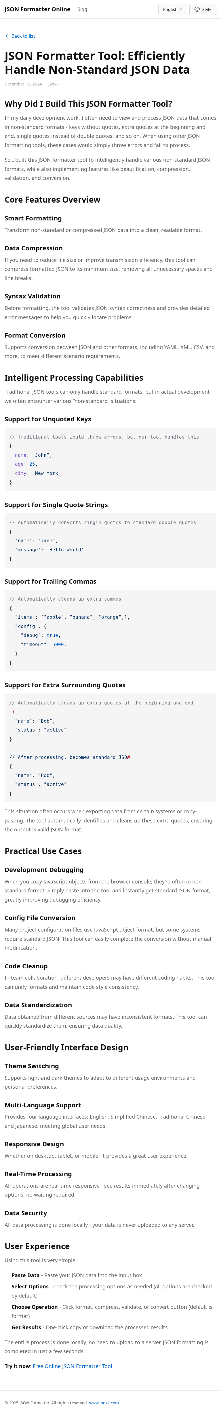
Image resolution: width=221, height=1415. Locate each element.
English (171, 9)
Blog (82, 9)
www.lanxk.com (104, 1403)
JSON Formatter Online (38, 9)
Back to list (23, 36)
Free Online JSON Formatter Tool (72, 1366)
